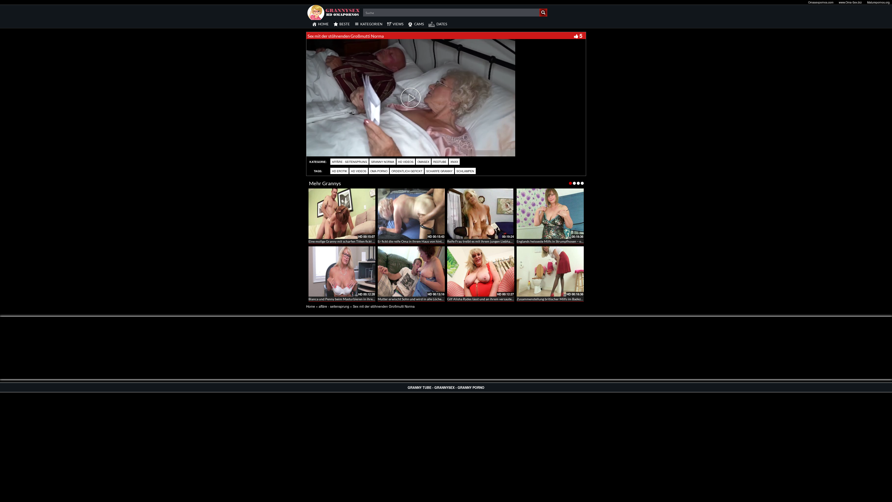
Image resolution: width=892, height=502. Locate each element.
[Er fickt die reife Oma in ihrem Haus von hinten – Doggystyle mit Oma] (411, 213)
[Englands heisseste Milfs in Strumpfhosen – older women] (550, 213)
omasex (423, 162)
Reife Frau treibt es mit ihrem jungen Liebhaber (481, 241)
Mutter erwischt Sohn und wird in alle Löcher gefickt (415, 299)
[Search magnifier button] (543, 13)
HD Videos (405, 162)
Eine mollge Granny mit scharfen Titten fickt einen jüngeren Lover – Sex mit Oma (366, 241)
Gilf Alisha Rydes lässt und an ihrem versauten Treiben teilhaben (493, 299)
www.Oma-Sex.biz (850, 2)
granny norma (382, 162)
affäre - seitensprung (349, 162)
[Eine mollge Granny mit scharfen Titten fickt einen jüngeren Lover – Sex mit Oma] (342, 213)
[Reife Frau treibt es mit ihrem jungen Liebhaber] (480, 213)
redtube (439, 162)
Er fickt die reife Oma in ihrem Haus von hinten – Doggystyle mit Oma (428, 241)
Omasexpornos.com (820, 2)
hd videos (358, 171)
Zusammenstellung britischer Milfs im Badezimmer (553, 299)
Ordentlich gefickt (406, 171)
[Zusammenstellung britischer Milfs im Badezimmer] (550, 271)
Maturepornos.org (878, 2)
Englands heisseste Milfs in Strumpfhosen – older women (557, 241)
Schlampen (465, 171)
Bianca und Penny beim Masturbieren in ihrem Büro (345, 299)
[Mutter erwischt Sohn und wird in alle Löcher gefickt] (411, 271)
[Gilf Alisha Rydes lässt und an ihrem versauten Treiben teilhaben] (480, 271)
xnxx (454, 162)
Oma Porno (378, 171)
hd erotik (339, 171)
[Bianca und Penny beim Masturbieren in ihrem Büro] (342, 271)
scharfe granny (439, 171)
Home (310, 306)
